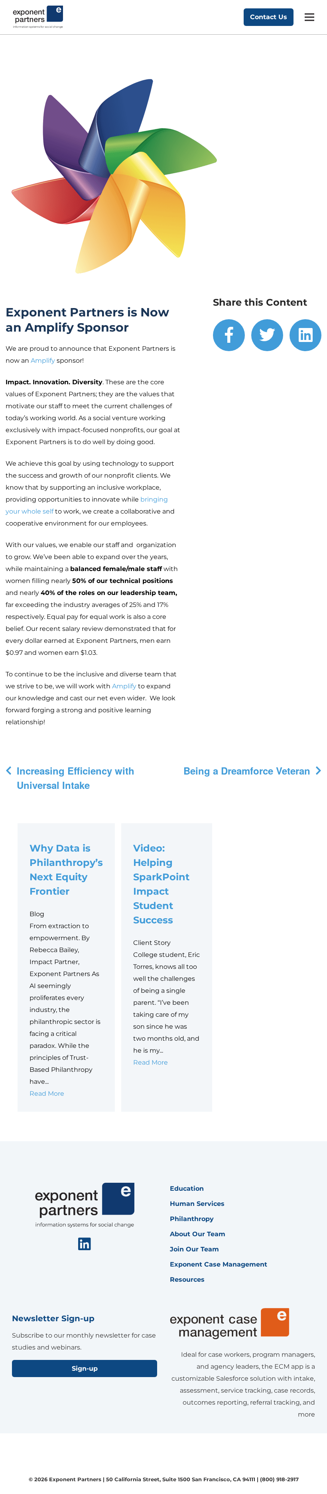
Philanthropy (192, 1219)
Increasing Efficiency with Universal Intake (75, 778)
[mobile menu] (309, 17)
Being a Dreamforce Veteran (246, 770)
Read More (47, 1093)
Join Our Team (194, 1249)
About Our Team (197, 1234)
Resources (187, 1279)
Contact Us (268, 17)
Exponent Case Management (218, 1264)
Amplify (43, 360)
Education (187, 1188)
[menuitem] (229, 335)
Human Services (197, 1203)
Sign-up (85, 1368)
